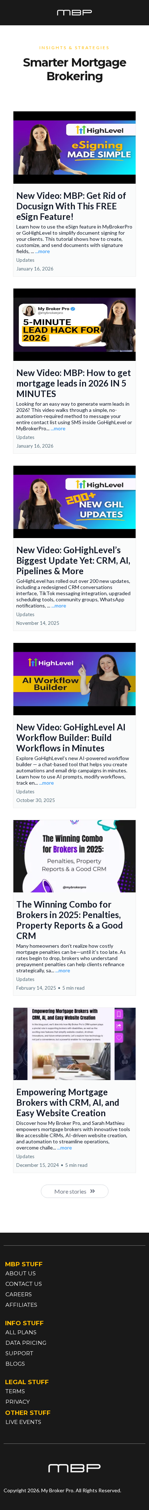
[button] (74, 193)
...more (42, 251)
